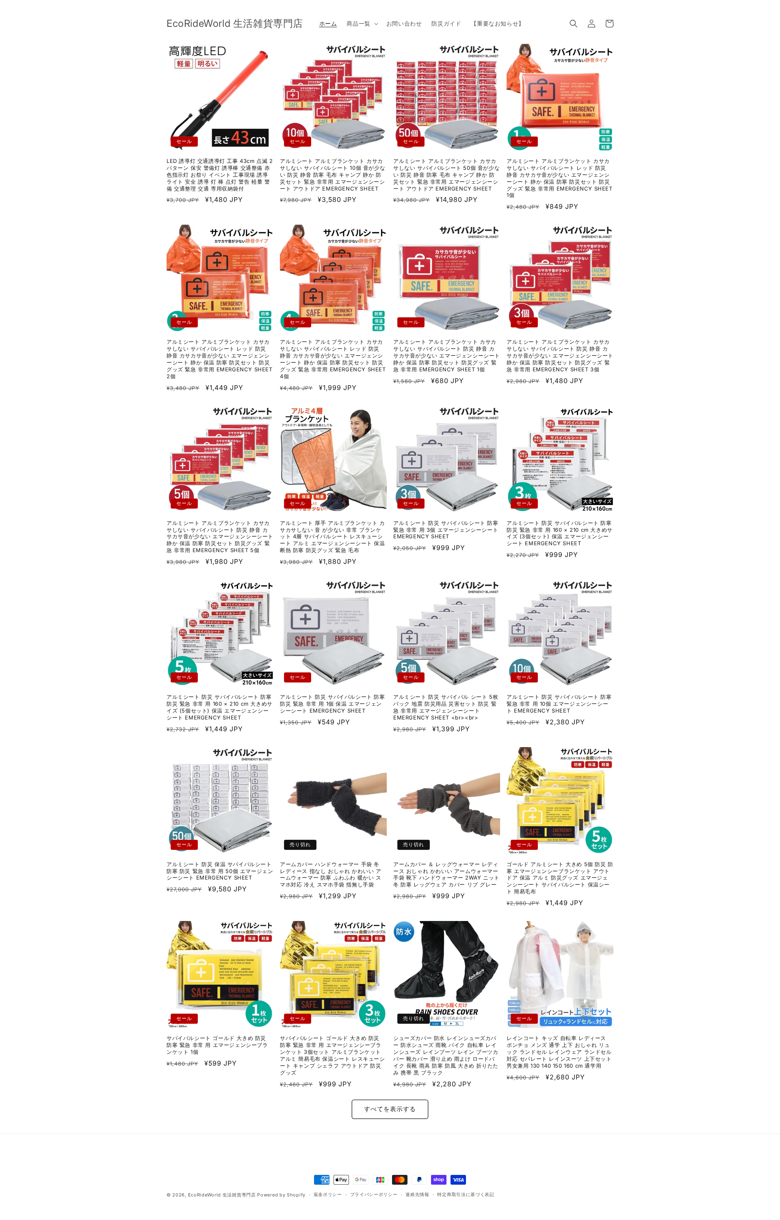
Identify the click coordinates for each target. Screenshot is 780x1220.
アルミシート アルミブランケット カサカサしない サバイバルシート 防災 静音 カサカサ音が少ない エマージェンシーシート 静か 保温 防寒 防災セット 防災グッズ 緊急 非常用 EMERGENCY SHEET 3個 (560, 355)
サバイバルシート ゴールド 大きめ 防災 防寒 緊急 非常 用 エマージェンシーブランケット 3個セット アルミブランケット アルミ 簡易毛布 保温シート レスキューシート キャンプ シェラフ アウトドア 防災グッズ (332, 1055)
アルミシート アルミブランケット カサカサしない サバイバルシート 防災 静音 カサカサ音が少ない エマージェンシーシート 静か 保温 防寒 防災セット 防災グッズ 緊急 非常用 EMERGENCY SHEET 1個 (446, 355)
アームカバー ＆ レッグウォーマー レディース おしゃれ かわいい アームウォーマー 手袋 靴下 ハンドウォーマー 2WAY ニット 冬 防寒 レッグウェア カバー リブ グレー (446, 874)
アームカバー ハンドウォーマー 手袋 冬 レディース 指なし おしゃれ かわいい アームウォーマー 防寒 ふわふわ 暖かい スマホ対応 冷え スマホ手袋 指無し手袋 (330, 874)
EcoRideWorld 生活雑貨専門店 (222, 1195)
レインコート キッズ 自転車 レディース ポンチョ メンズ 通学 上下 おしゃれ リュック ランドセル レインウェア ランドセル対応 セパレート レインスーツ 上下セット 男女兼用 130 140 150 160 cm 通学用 (559, 1052)
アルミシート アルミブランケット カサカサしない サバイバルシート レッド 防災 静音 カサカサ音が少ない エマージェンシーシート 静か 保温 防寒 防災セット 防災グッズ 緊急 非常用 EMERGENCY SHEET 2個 (220, 358)
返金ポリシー (328, 1194)
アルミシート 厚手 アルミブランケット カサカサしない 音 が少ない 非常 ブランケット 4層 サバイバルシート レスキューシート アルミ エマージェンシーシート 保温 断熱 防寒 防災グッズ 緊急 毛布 (332, 537)
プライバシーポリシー (374, 1194)
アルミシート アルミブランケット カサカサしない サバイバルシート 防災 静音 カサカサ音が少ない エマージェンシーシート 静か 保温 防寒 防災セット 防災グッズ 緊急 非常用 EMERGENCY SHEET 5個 (220, 537)
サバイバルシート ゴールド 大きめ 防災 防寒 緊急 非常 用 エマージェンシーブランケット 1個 (217, 1045)
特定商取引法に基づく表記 (465, 1194)
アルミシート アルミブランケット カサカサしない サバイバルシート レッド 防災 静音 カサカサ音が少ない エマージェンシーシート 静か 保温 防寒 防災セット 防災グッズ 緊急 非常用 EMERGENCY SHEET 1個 (560, 178)
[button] (361, 23)
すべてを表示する (390, 1109)
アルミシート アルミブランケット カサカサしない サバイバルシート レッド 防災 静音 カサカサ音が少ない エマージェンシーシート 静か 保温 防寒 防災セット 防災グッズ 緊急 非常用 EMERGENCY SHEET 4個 (333, 358)
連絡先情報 (417, 1194)
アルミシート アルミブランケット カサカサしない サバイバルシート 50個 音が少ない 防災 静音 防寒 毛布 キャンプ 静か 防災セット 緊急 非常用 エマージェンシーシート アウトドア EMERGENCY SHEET (446, 175)
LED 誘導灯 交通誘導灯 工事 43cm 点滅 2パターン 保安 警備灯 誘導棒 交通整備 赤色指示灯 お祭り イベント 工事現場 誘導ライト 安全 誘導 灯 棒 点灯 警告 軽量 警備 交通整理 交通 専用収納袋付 (220, 175)
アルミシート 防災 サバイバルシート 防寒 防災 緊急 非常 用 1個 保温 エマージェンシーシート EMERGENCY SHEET (332, 703)
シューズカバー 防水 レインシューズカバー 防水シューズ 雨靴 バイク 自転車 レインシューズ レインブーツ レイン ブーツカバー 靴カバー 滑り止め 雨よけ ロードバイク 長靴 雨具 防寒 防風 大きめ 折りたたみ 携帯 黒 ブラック (445, 1055)
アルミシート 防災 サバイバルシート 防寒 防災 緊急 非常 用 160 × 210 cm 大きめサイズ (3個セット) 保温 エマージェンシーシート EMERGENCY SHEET (560, 533)
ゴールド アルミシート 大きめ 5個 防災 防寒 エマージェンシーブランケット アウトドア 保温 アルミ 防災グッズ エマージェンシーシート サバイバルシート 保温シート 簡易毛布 (560, 878)
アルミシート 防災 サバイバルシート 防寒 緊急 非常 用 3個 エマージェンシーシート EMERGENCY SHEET (445, 530)
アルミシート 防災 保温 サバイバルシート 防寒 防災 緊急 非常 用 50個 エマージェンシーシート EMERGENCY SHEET (220, 871)
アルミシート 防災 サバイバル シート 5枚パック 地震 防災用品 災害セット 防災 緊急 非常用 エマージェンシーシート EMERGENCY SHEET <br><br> (445, 707)
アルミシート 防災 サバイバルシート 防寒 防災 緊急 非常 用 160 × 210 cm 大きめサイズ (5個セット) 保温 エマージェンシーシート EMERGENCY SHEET (220, 707)
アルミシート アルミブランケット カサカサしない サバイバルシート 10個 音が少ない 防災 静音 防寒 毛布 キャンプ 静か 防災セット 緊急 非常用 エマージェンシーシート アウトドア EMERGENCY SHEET (332, 175)
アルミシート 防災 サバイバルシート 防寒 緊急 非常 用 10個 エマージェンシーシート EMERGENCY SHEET (559, 703)
